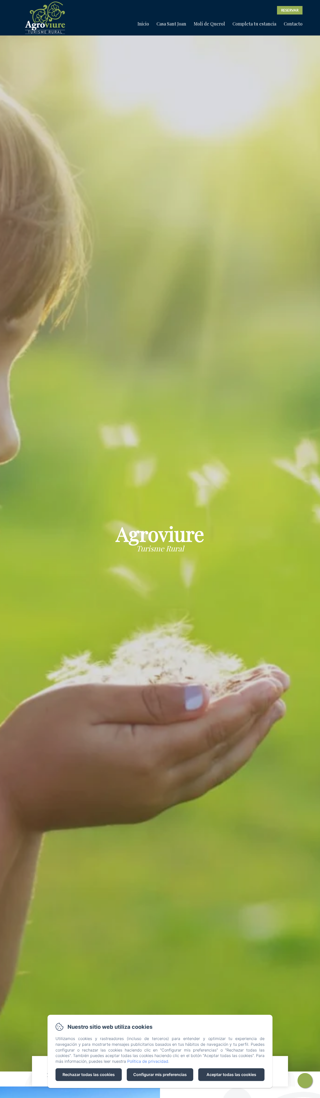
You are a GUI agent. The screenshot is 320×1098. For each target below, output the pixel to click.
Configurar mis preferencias (160, 1074)
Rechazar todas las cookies (88, 1074)
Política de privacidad (147, 1061)
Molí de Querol (209, 24)
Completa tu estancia (254, 24)
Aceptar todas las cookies (231, 1074)
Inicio (143, 24)
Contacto (293, 24)
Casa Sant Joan (171, 24)
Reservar (289, 10)
